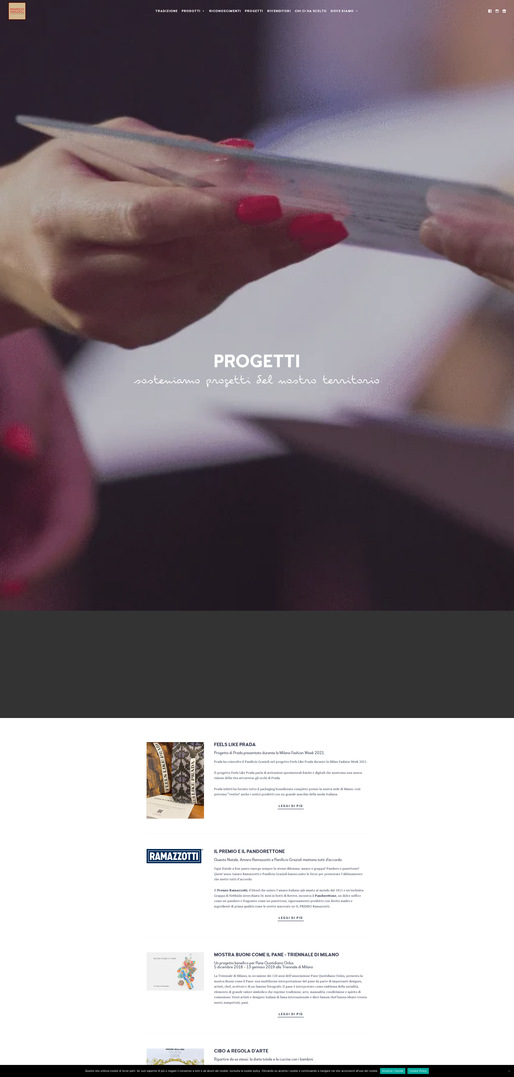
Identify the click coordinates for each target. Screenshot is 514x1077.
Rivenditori (279, 11)
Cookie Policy (418, 1070)
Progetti (254, 11)
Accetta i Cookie (392, 1070)
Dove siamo (342, 11)
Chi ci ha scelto (311, 11)
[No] (509, 1071)
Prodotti (191, 11)
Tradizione (166, 11)
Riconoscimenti (225, 11)
